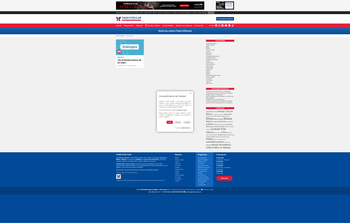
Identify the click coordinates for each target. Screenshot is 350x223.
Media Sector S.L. (186, 128)
